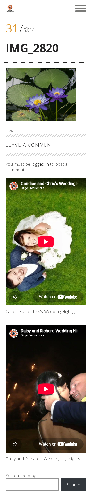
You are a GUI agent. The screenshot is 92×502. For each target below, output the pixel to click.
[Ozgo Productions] (9, 8)
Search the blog (21, 475)
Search (73, 484)
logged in (40, 164)
